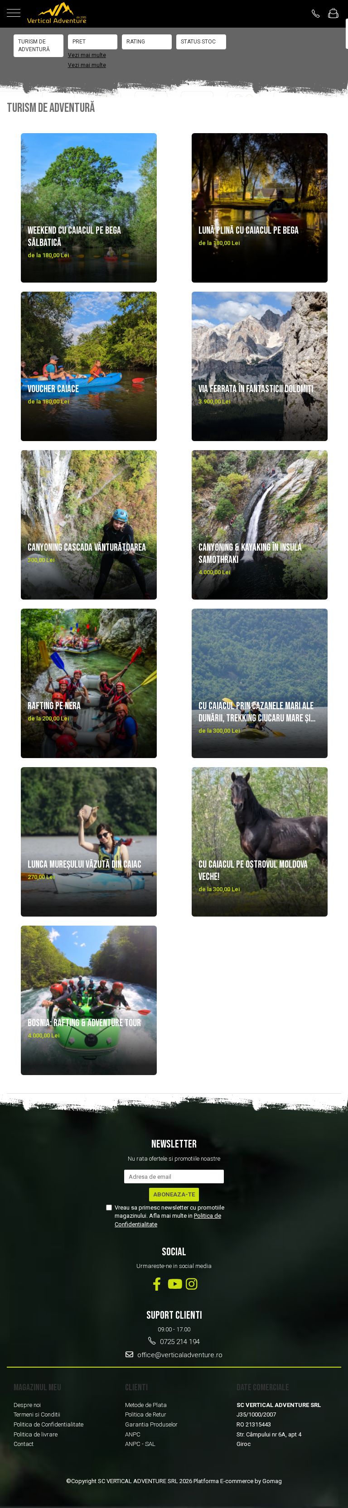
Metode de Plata (146, 1405)
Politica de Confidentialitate (48, 1424)
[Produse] (13, 13)
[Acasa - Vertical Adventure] (56, 14)
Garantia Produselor (151, 1424)
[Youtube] (174, 1284)
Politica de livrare (36, 1434)
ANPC (132, 1434)
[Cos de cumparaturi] (333, 13)
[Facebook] (157, 1284)
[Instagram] (191, 1284)
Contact (24, 1444)
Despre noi (27, 1405)
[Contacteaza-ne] (316, 13)
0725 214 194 (179, 1342)
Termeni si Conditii (37, 1414)
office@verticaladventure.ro (178, 1355)
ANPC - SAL (140, 1444)
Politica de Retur (145, 1414)
